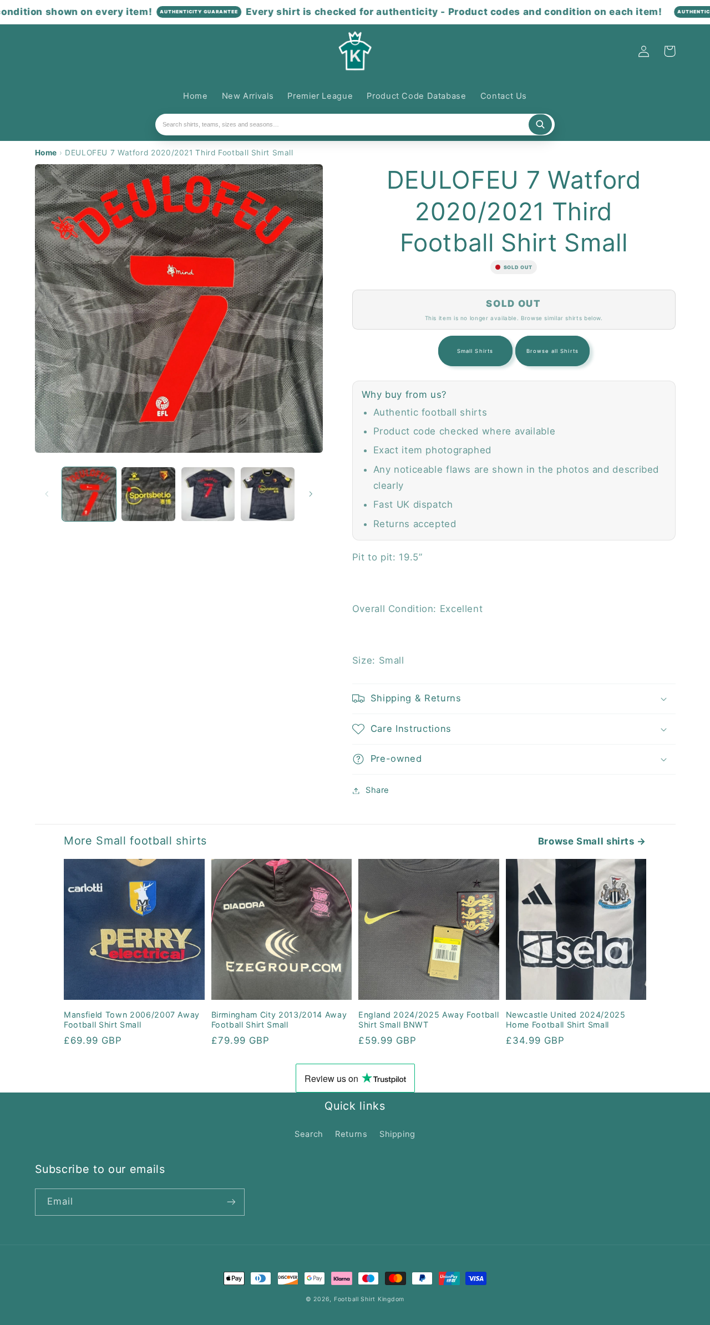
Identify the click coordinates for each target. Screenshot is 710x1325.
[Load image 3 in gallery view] (208, 494)
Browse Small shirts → (592, 841)
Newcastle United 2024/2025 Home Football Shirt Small (566, 1019)
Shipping (397, 1134)
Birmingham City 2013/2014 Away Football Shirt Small (279, 1019)
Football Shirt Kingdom (369, 1299)
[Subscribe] (231, 1202)
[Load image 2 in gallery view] (148, 494)
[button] (47, 51)
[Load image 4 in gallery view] (268, 494)
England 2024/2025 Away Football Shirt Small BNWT (428, 1019)
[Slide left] (47, 494)
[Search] (540, 124)
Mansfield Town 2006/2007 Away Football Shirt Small (132, 1019)
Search (309, 1134)
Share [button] (377, 790)
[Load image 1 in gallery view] (89, 494)
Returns (351, 1134)
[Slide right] (310, 494)
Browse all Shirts (552, 351)
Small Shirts (475, 351)
